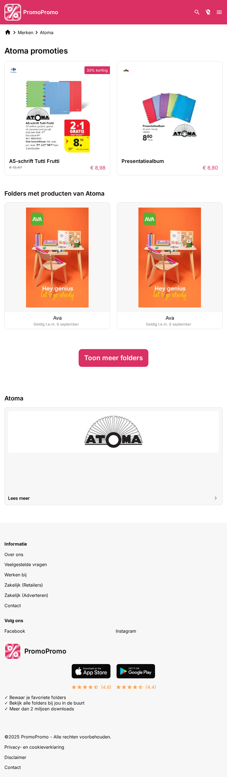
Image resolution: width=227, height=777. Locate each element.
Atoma (46, 32)
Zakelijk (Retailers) (23, 585)
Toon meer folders (113, 358)
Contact (12, 605)
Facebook (14, 631)
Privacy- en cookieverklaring (34, 747)
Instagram (126, 631)
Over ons (13, 554)
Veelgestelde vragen (25, 564)
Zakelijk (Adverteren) (26, 595)
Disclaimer (15, 757)
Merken (25, 32)
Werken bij (15, 574)
